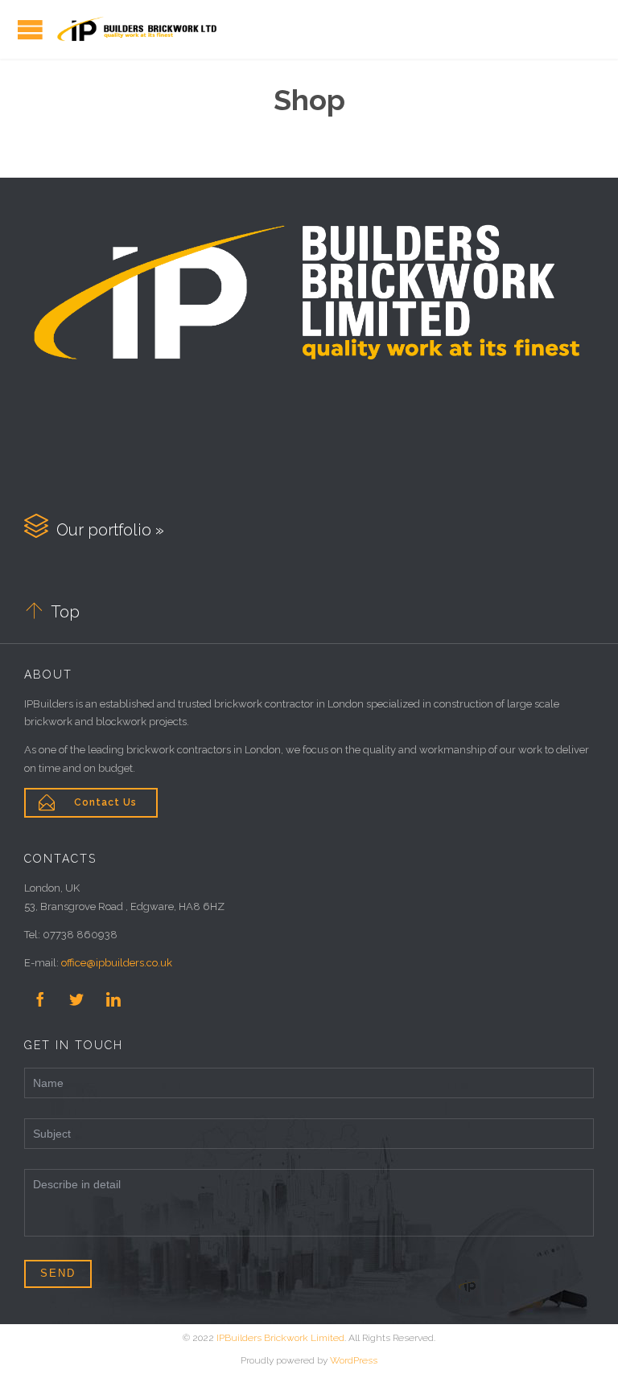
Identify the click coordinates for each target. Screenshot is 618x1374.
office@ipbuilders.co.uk (116, 963)
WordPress (353, 1360)
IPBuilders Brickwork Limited (280, 1337)
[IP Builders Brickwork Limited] (136, 29)
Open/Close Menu (30, 29)
